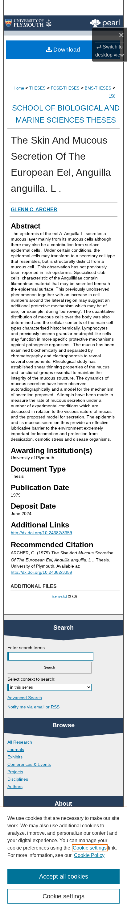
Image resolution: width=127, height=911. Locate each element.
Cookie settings (90, 847)
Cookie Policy (89, 855)
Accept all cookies (63, 876)
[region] (63, 859)
